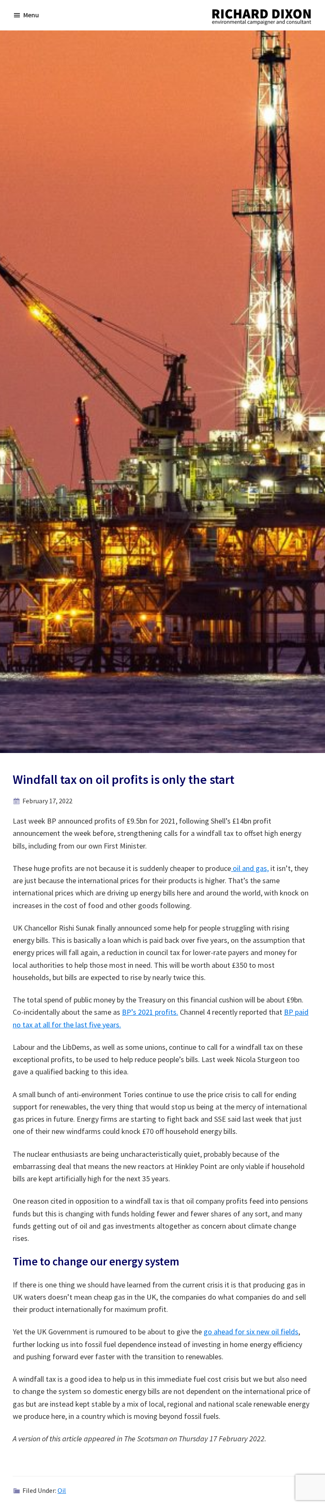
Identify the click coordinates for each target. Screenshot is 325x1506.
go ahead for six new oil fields (251, 1331)
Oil (62, 1490)
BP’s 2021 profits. (150, 1012)
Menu (31, 15)
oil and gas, (250, 868)
